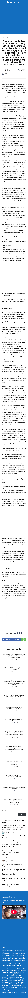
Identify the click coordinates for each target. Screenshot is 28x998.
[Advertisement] (14, 19)
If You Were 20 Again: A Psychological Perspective (14, 668)
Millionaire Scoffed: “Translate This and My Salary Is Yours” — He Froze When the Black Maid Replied (14, 656)
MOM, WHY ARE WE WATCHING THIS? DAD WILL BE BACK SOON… (14, 695)
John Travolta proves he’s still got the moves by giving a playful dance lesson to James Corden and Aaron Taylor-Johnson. (14, 682)
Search (4, 811)
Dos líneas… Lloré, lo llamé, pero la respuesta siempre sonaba (14, 775)
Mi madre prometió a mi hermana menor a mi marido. (14, 787)
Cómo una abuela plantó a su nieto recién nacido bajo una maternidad (14, 720)
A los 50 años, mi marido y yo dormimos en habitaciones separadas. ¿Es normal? (14, 763)
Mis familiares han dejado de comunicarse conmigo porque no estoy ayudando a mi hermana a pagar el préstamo (14, 749)
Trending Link (14, 2)
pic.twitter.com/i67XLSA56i (8, 897)
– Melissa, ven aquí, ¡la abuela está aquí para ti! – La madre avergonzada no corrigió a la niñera (14, 800)
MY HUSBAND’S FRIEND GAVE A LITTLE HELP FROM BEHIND (14, 707)
